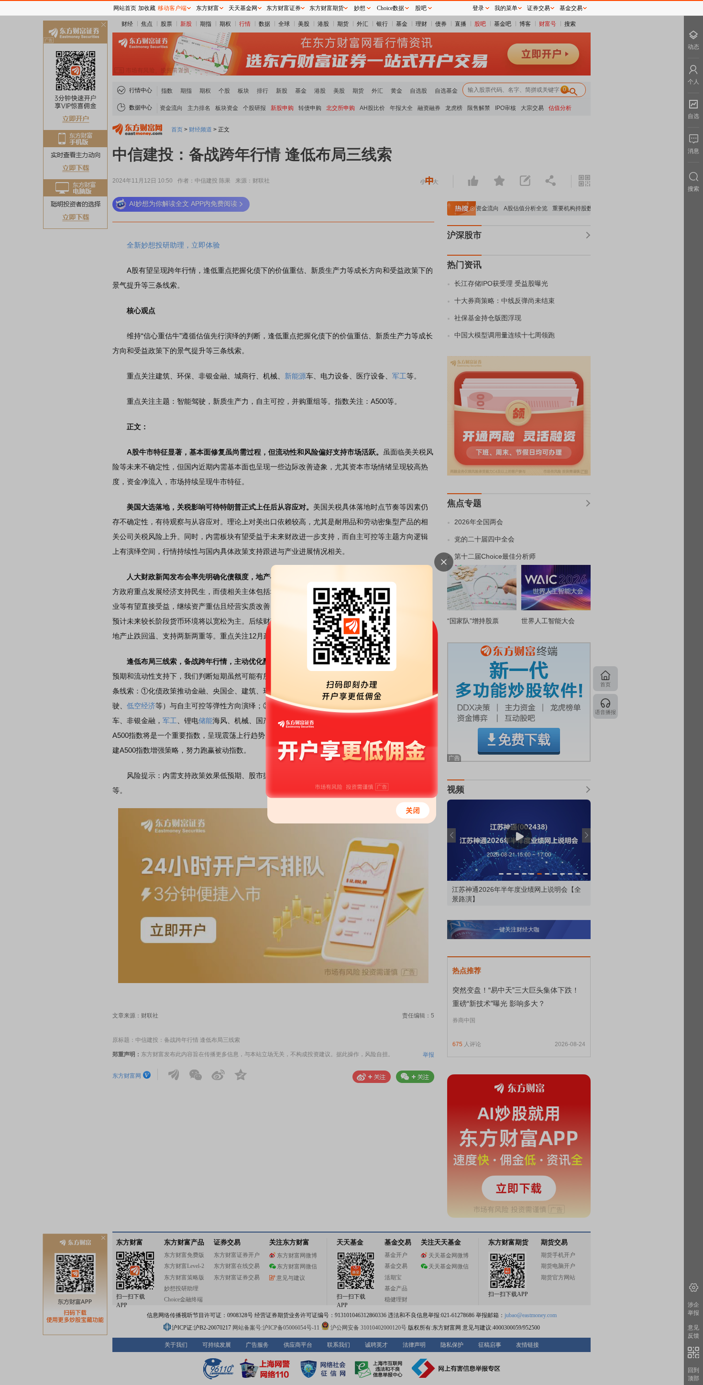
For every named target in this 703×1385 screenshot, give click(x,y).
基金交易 (571, 8)
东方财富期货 (326, 8)
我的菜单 (505, 8)
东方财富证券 (283, 8)
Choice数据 (390, 8)
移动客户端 (172, 8)
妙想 (359, 8)
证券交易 (538, 8)
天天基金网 (243, 8)
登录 (478, 8)
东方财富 (207, 8)
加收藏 (146, 8)
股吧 (421, 8)
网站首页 (124, 8)
